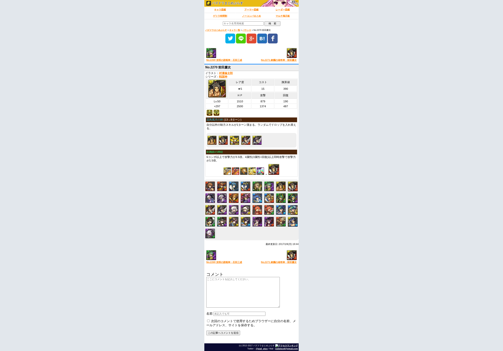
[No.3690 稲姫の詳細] (257, 210)
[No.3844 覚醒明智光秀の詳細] (210, 233)
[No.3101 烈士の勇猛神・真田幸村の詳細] (234, 198)
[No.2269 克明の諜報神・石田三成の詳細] (269, 186)
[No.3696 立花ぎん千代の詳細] (234, 221)
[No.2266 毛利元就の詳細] (234, 186)
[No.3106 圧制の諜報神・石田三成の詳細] (293, 198)
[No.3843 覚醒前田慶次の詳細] (293, 222)
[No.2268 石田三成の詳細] (257, 186)
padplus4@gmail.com (286, 348)
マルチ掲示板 (283, 16)
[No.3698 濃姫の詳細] (257, 221)
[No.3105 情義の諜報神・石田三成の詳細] (281, 198)
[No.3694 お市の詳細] (210, 221)
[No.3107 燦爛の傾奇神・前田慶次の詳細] (245, 140)
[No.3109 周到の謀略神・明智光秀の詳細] (234, 210)
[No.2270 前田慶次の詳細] (212, 140)
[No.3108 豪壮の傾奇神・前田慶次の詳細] (257, 140)
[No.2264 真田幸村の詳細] (210, 186)
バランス (246, 30)
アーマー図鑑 (251, 9)
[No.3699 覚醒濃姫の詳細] (269, 221)
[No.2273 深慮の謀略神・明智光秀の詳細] (222, 198)
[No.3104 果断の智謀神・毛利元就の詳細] (269, 198)
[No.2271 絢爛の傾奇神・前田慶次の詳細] (223, 140)
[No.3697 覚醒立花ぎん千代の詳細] (245, 221)
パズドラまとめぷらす (227, 3)
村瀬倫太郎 (226, 73)
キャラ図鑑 (220, 9)
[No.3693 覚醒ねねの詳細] (293, 210)
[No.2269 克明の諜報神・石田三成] (227, 53)
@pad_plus (262, 348)
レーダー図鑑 (283, 9)
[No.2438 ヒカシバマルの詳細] (234, 140)
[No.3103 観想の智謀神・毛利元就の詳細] (257, 198)
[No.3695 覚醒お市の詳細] (222, 221)
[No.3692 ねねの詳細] (281, 210)
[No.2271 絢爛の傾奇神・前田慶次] (275, 53)
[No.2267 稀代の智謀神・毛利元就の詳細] (245, 186)
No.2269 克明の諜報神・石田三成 (224, 60)
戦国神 (223, 76)
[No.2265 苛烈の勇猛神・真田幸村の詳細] (222, 186)
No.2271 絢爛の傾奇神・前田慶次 (279, 60)
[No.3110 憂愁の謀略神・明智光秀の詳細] (245, 210)
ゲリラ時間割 (220, 16)
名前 (209, 313)
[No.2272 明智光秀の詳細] (210, 198)
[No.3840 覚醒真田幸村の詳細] (281, 221)
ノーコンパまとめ (251, 16)
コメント (215, 274)
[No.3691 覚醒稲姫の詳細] (269, 210)
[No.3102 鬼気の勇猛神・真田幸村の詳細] (245, 198)
